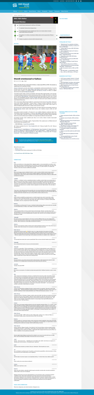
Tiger (15, 195)
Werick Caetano (34, 133)
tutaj (38, 387)
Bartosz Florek (42, 90)
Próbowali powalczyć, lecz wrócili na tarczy (70, 138)
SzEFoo (15, 268)
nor (14, 349)
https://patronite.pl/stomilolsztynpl (45, 140)
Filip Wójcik (37, 89)
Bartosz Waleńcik (20, 130)
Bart (15, 162)
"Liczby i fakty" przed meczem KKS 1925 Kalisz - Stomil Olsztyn (68, 59)
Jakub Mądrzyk (26, 129)
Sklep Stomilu (64, 11)
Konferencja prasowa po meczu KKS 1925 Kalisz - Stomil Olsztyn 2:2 (69, 54)
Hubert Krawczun (51, 130)
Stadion (51, 11)
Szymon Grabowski (18, 88)
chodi (15, 339)
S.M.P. (15, 345)
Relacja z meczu (18, 148)
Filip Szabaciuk (24, 96)
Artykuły (21, 11)
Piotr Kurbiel (34, 97)
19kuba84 (16, 217)
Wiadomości (20, 15)
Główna (15, 11)
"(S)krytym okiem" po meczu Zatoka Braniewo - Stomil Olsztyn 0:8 (67, 124)
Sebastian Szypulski (29, 91)
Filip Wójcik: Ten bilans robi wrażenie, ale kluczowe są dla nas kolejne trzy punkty (69, 83)
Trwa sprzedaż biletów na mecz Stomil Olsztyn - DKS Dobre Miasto (68, 137)
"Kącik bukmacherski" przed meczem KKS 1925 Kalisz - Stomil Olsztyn (69, 66)
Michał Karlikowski (30, 130)
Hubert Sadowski (52, 129)
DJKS (15, 170)
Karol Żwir (48, 101)
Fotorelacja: (17, 150)
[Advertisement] (56, 6)
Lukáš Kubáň (31, 89)
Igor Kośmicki (43, 129)
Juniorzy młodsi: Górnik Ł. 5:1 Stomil (71, 78)
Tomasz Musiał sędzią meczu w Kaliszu (69, 63)
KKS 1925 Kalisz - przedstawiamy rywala (69, 70)
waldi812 (16, 178)
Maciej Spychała (17, 108)
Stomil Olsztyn (32, 11)
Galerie (25, 11)
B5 (14, 359)
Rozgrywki (44, 11)
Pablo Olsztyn (17, 229)
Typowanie (57, 11)
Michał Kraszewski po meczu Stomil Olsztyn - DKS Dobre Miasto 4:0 (69, 88)
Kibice (39, 11)
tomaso (15, 303)
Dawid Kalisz (41, 130)
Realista (16, 203)
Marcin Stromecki (18, 131)
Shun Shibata (39, 113)
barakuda (16, 264)
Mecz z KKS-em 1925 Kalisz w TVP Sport (69, 71)
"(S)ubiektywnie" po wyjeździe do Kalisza (69, 44)
